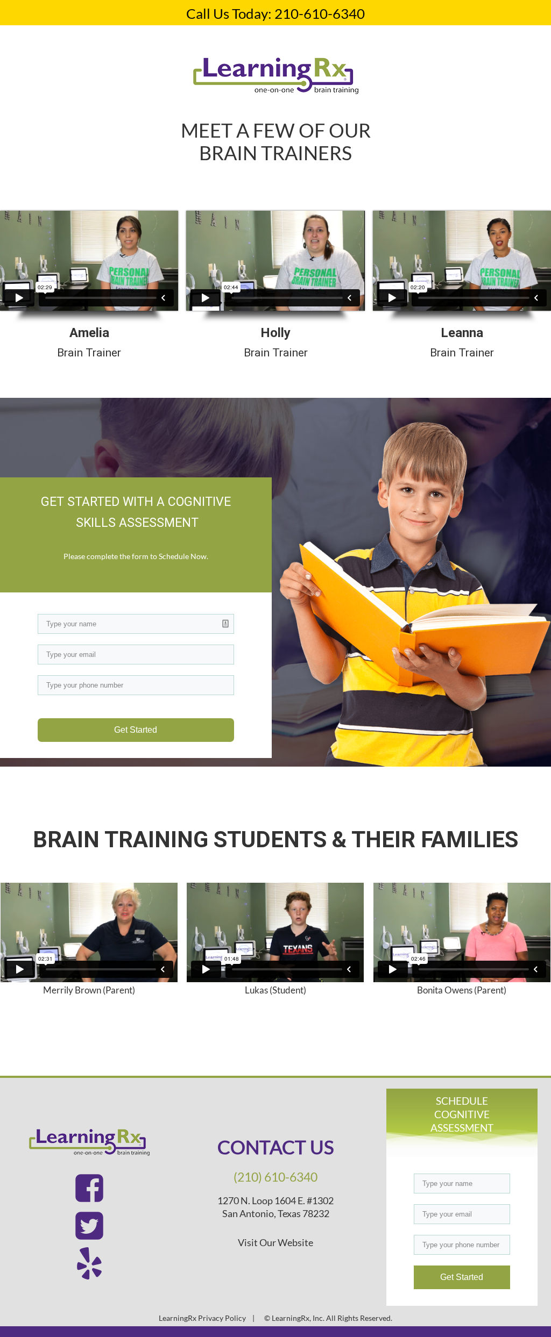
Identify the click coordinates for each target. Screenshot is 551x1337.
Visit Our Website (275, 1242)
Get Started (135, 729)
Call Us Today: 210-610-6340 (275, 13)
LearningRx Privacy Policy (202, 1317)
